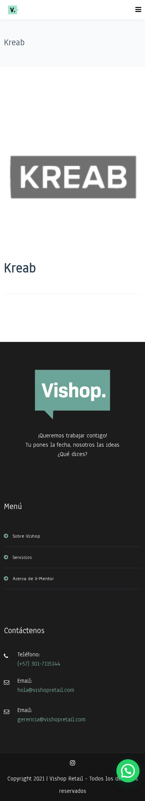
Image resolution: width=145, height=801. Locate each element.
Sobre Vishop (26, 536)
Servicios (22, 557)
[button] (128, 770)
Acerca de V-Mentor (33, 579)
